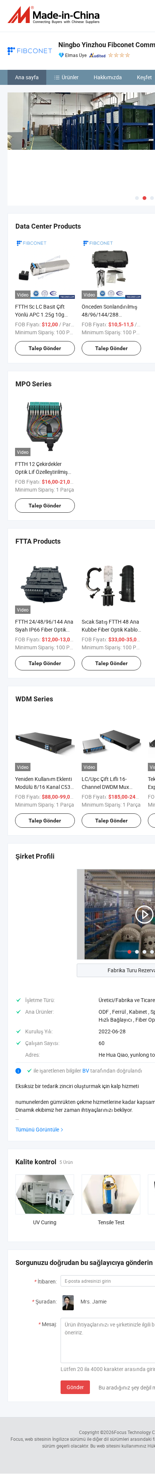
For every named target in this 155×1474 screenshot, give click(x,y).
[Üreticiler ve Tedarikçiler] (55, 15)
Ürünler (70, 77)
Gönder (75, 1387)
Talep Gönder (45, 348)
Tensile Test (111, 1222)
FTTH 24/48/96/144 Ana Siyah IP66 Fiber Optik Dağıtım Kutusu (44, 629)
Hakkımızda (108, 77)
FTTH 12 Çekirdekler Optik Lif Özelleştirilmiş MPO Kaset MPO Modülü (44, 471)
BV (86, 1070)
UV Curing (44, 1222)
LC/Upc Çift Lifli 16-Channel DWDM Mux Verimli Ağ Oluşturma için (111, 786)
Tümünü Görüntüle (37, 1129)
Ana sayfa (27, 77)
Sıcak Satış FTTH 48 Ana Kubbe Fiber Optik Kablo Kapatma (110, 629)
